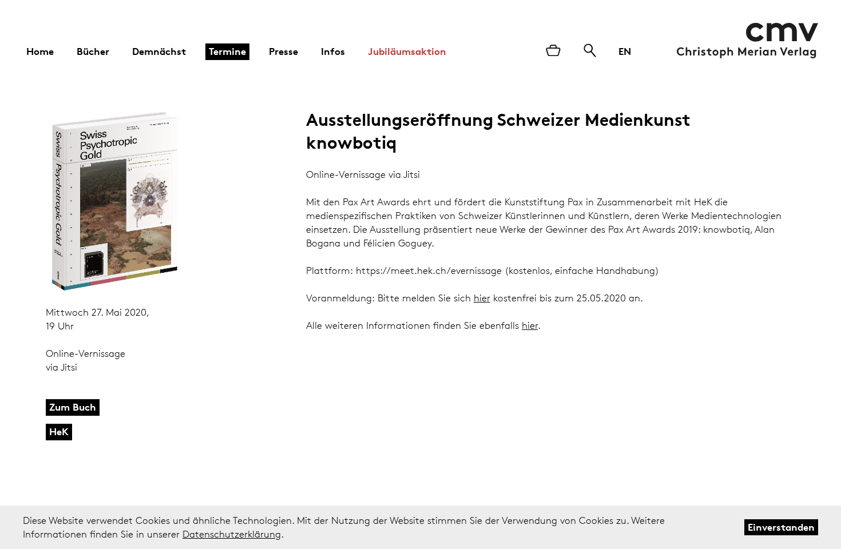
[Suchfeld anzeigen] (590, 51)
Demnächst (159, 51)
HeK (59, 431)
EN (624, 51)
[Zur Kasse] (553, 51)
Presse (283, 51)
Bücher (93, 51)
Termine (227, 51)
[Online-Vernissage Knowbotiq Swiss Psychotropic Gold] (130, 202)
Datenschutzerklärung (232, 534)
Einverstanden (781, 527)
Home (40, 51)
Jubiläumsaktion (407, 51)
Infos (333, 51)
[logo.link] (747, 40)
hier (482, 298)
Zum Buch (72, 407)
